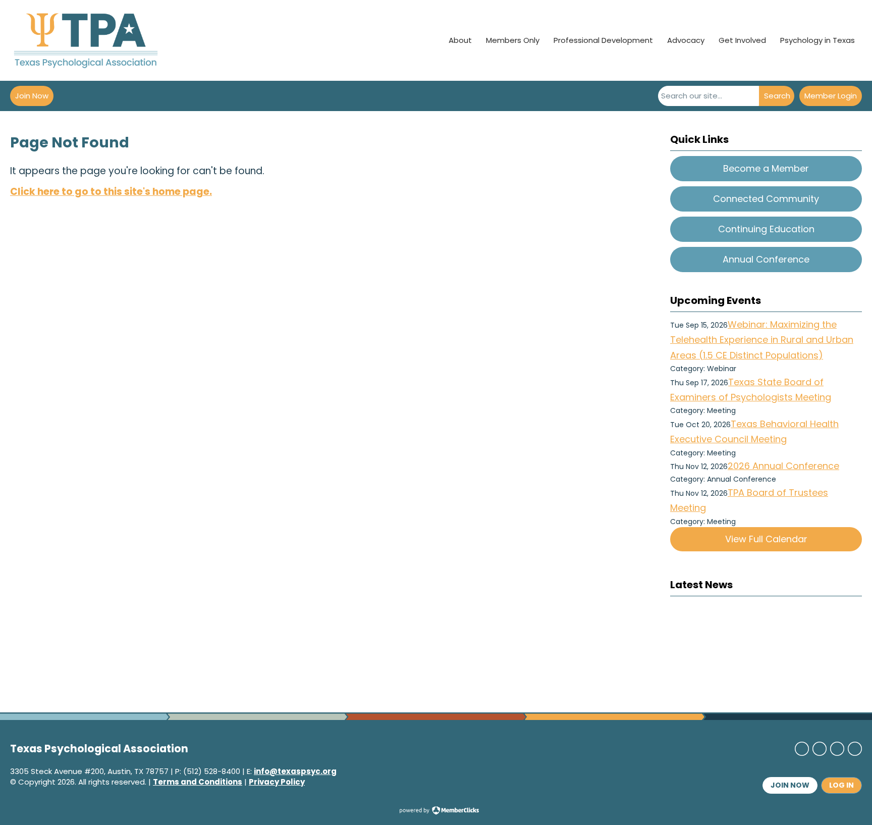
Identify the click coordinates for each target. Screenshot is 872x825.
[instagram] (855, 749)
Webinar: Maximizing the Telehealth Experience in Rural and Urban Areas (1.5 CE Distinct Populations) (761, 340)
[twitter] (819, 749)
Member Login (830, 95)
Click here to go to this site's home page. (111, 191)
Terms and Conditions (197, 782)
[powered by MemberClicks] (436, 811)
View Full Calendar (766, 539)
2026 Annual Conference (783, 465)
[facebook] (802, 749)
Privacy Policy (277, 782)
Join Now (31, 95)
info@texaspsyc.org (295, 771)
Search (777, 95)
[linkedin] (837, 749)
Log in (841, 785)
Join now (790, 785)
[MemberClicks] (85, 40)
